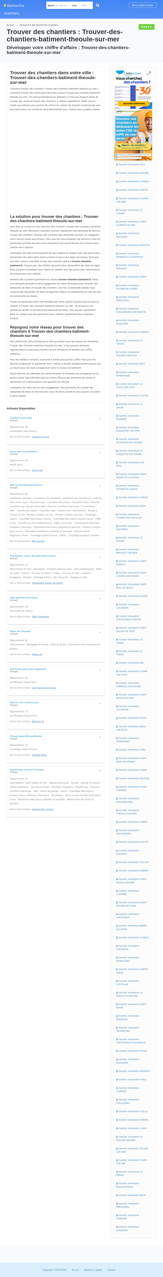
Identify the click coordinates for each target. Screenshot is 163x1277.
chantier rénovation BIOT (131, 363)
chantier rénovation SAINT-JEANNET (131, 562)
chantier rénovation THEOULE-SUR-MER (127, 812)
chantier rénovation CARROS (133, 331)
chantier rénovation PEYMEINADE (127, 374)
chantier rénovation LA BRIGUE (129, 1173)
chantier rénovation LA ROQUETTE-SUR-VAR (129, 994)
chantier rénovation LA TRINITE (129, 342)
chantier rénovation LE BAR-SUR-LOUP (132, 673)
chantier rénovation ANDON (133, 1119)
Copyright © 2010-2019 (54, 1270)
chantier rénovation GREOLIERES (127, 1205)
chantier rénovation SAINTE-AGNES (132, 971)
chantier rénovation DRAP (132, 505)
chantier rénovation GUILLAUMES (127, 1101)
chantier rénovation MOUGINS (127, 267)
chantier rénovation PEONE (132, 1050)
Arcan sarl (37, 470)
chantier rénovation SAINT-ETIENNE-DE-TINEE (131, 904)
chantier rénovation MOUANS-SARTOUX (127, 354)
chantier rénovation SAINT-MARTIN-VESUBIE (131, 880)
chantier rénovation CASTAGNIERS (127, 832)
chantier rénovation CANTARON (127, 947)
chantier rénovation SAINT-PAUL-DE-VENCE (131, 586)
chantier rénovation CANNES (133, 181)
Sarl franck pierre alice (44, 687)
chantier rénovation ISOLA (132, 1079)
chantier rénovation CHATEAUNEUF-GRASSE (128, 618)
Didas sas (37, 654)
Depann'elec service (42, 809)
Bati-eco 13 (38, 721)
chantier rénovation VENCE (132, 276)
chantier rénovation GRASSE (133, 189)
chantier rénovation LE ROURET (129, 539)
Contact (111, 1270)
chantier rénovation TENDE (132, 769)
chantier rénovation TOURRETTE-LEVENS (127, 487)
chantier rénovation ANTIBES (133, 172)
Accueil (10, 24)
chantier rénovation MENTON (134, 245)
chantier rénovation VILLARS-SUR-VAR (132, 1150)
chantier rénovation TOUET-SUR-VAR (132, 1162)
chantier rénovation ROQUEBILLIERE (127, 800)
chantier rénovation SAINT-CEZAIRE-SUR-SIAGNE (131, 574)
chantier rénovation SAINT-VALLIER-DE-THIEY (131, 629)
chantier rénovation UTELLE (133, 1111)
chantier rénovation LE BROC (133, 937)
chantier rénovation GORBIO (133, 870)
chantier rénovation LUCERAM (127, 892)
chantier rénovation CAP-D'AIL (130, 464)
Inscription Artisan (143, 5)
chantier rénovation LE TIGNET (129, 653)
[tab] (56, 419)
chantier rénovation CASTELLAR (127, 982)
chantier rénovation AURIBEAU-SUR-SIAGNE (128, 684)
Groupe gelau (39, 754)
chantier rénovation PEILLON (133, 862)
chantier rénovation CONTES (133, 395)
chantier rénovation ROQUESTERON (127, 1185)
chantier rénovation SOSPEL (133, 595)
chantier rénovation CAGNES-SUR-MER (132, 200)
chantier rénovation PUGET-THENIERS (132, 788)
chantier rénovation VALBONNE (127, 322)
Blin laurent (38, 541)
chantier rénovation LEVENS (133, 497)
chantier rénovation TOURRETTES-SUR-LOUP (129, 516)
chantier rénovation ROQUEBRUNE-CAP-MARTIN (131, 310)
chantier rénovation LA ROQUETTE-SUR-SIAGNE (129, 452)
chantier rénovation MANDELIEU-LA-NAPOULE (129, 255)
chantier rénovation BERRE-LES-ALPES (132, 927)
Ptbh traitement (40, 616)
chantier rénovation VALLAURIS (127, 235)
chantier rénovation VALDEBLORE (127, 1029)
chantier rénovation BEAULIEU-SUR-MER (127, 551)
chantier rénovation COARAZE (127, 1089)
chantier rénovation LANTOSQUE (127, 915)
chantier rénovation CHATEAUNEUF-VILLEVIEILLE (130, 1041)
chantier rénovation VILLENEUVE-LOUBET (127, 287)
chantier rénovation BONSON (134, 1071)
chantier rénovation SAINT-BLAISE (131, 1006)
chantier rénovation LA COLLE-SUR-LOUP (129, 385)
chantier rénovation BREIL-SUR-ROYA (131, 728)
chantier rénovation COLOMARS (127, 606)
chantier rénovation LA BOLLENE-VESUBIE (129, 1138)
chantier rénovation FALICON (133, 778)
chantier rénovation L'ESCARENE (127, 708)
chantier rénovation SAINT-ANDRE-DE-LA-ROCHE (131, 475)
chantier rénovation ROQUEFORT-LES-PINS (128, 429)
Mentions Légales (93, 1270)
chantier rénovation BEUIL (132, 1195)
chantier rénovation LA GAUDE (129, 405)
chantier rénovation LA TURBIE (129, 641)
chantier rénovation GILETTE (133, 841)
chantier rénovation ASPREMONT (127, 740)
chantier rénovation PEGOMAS (127, 417)
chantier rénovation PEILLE (132, 717)
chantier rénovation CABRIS (133, 821)
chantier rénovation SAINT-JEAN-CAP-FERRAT (131, 760)
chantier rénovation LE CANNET (129, 211)
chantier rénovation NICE (131, 164)
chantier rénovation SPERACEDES (127, 959)
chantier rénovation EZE (131, 662)
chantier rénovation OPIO (131, 749)
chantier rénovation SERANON (127, 1217)
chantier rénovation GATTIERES (127, 527)
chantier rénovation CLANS (132, 1128)
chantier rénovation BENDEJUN (127, 1017)
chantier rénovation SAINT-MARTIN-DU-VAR (131, 696)
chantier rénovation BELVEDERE (127, 1061)
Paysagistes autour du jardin (47, 582)
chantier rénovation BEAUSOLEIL (127, 298)
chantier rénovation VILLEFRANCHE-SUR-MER (129, 440)
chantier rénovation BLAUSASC (127, 852)
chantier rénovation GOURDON (127, 1228)
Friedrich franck (40, 436)
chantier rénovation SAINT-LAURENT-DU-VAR (131, 223)
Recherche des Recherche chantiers (39, 24)
